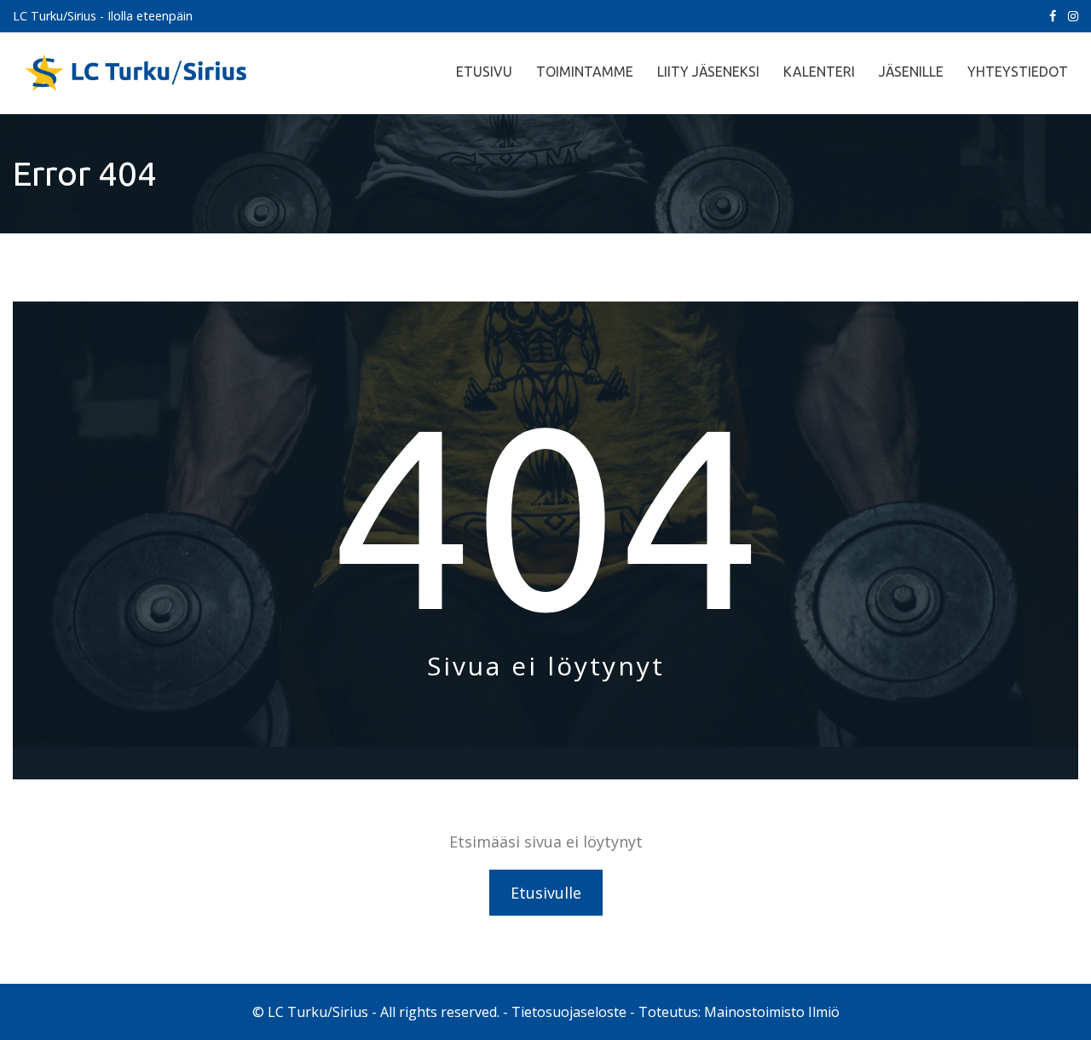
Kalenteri (819, 71)
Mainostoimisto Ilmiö (772, 1012)
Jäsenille (911, 71)
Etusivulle (546, 892)
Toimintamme (584, 71)
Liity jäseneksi (708, 71)
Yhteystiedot (1017, 71)
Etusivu (484, 71)
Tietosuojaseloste (568, 1012)
